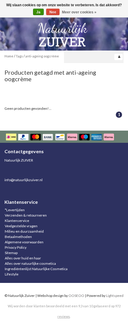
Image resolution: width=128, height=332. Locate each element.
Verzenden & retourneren (26, 215)
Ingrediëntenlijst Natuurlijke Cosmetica (36, 269)
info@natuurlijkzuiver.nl (23, 180)
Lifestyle (11, 274)
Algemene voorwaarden (24, 242)
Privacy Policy (15, 247)
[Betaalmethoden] (60, 138)
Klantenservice (17, 220)
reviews (63, 316)
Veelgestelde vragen (21, 226)
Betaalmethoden (18, 236)
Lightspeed (115, 295)
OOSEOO (76, 295)
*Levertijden (15, 210)
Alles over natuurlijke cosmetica (30, 263)
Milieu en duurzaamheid (24, 231)
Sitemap (11, 252)
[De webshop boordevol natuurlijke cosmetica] (64, 32)
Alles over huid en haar (23, 258)
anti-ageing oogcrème (42, 56)
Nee (52, 12)
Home (8, 56)
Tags (19, 56)
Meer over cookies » (79, 12)
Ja (38, 12)
